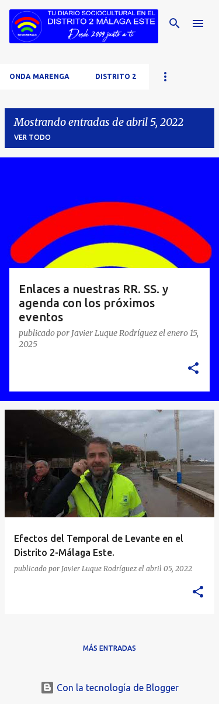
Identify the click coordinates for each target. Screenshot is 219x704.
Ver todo (32, 137)
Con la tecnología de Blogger (116, 687)
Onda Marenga (39, 76)
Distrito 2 (115, 76)
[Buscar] (175, 23)
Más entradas (109, 648)
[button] (193, 369)
